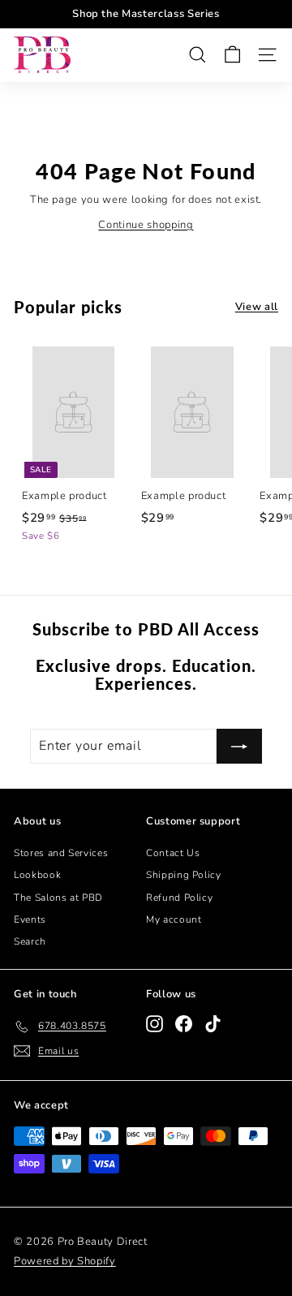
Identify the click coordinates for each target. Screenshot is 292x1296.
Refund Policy (179, 897)
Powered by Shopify (65, 1261)
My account (174, 919)
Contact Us (173, 852)
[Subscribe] (239, 746)
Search (30, 941)
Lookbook (37, 874)
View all (256, 306)
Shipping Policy (183, 874)
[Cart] (232, 55)
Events (30, 919)
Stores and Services (61, 852)
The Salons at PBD (58, 897)
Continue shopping (145, 224)
